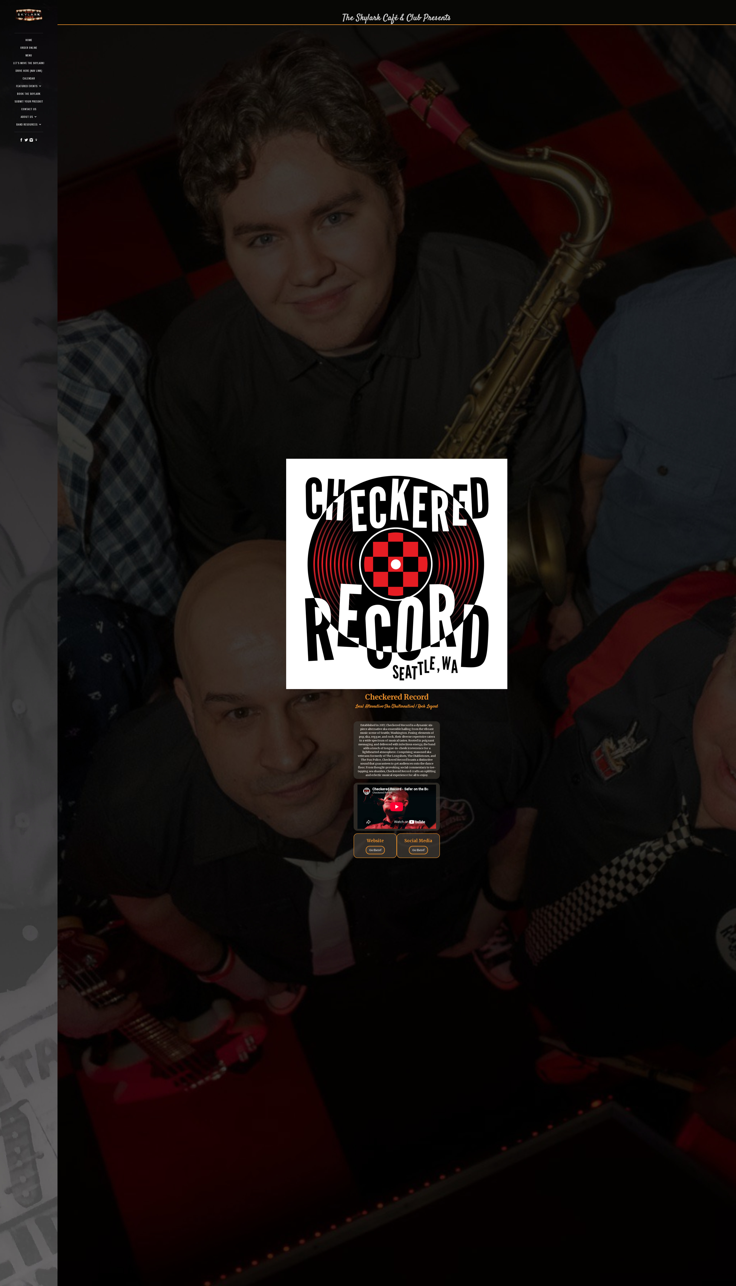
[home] (29, 15)
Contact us (28, 109)
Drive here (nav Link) (29, 71)
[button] (28, 86)
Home (28, 40)
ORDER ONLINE (28, 47)
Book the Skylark (28, 94)
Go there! (375, 850)
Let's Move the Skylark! (28, 63)
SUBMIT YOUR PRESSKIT (29, 101)
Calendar (29, 78)
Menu (28, 55)
